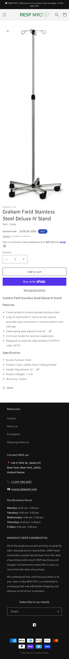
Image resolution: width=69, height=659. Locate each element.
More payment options (34, 290)
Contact (11, 418)
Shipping (6, 236)
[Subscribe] (58, 611)
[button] (4, 15)
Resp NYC (29, 653)
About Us (12, 426)
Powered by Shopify (41, 653)
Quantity (7, 252)
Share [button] (10, 387)
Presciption (13, 434)
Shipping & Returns (18, 442)
